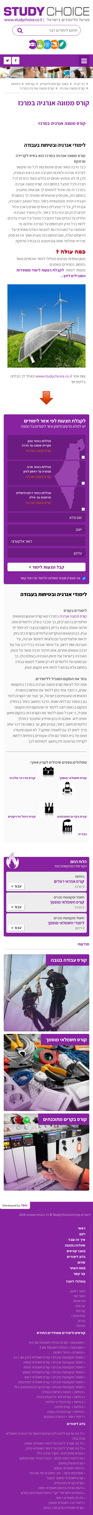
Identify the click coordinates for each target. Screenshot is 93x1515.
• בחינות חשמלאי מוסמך (69, 1468)
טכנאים (80, 1306)
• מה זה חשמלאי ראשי (70, 1497)
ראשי (81, 1228)
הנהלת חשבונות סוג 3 (53, 1347)
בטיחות (15, 84)
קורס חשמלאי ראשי (37, 1377)
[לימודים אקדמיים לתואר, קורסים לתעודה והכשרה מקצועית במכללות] (46, 21)
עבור (17, 886)
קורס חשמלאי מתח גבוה (34, 1382)
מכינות (80, 1325)
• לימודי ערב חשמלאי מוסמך (66, 1502)
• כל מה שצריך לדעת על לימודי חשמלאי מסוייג (54, 1443)
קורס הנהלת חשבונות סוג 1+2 (48, 1342)
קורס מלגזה (63, 1406)
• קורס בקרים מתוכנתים (69, 1483)
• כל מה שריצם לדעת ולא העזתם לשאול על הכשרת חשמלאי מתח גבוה (45, 1436)
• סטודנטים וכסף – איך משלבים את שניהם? (57, 1473)
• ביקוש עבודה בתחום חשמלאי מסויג (61, 1488)
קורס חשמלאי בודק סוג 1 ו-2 (32, 1357)
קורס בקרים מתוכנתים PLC (32, 1387)
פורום (81, 1262)
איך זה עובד (76, 1239)
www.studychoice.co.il (54, 376)
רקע (82, 1234)
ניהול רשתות (61, 1352)
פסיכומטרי (78, 1316)
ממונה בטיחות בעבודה (56, 1392)
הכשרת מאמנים (54, 1416)
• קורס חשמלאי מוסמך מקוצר (65, 1478)
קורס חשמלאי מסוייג (36, 1362)
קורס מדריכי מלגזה (58, 1402)
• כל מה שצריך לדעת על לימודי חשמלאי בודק (55, 1448)
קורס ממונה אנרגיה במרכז (37, 88)
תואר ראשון (77, 1291)
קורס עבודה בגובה (59, 1411)
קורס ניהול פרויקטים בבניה (53, 1397)
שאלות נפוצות (75, 1245)
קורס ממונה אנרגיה (72, 88)
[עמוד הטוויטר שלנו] (7, 60)
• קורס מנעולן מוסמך (71, 1463)
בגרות (81, 1320)
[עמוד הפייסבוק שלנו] (15, 60)
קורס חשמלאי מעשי (37, 1367)
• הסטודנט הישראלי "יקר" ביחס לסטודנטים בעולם (53, 1493)
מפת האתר (77, 1268)
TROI (24, 1205)
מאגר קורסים (76, 1251)
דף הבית (79, 84)
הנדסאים (79, 1301)
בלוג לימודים (76, 1256)
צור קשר (79, 1273)
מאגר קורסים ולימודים (54, 84)
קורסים (30, 84)
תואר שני (79, 1296)
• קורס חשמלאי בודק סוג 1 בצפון (64, 1507)
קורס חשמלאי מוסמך (36, 1372)
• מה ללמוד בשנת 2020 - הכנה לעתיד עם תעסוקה (52, 1458)
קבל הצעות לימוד (47, 567)
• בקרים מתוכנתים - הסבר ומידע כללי (60, 1453)
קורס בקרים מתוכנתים (72, 816)
